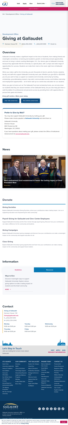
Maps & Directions (33, 368)
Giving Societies (9, 207)
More (8, 289)
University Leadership (8, 366)
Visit (18, 3)
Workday (17, 379)
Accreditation (5, 371)
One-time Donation (10, 101)
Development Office (12, 14)
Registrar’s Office (58, 368)
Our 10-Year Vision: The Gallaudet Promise (7, 379)
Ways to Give (10, 276)
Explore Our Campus (33, 364)
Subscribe (43, 379)
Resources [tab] (49, 270)
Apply (25, 3)
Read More (7, 185)
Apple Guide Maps (33, 383)
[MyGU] (39, 408)
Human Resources (59, 366)
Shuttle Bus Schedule (33, 371)
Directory (17, 364)
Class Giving (7, 241)
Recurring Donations (30, 101)
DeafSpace (31, 386)
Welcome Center (32, 377)
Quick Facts (5, 364)
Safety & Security (58, 375)
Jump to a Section (33, 9)
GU (3, 14)
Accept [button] (63, 422)
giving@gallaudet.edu (22, 134)
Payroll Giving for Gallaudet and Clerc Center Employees (26, 218)
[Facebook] (55, 408)
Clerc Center (57, 388)
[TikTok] (63, 408)
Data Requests (45, 376)
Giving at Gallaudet (46, 385)
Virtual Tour (31, 366)
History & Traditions (7, 368)
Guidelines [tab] (18, 270)
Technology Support (20, 371)
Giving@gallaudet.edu (11, 315)
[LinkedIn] (59, 408)
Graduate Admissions (59, 381)
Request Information (57, 352)
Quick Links (41, 3)
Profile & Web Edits (20, 381)
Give (31, 3)
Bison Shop (18, 384)
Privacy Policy (25, 423)
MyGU (17, 366)
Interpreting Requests (21, 373)
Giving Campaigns (10, 230)
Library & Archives (20, 368)
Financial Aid (57, 364)
